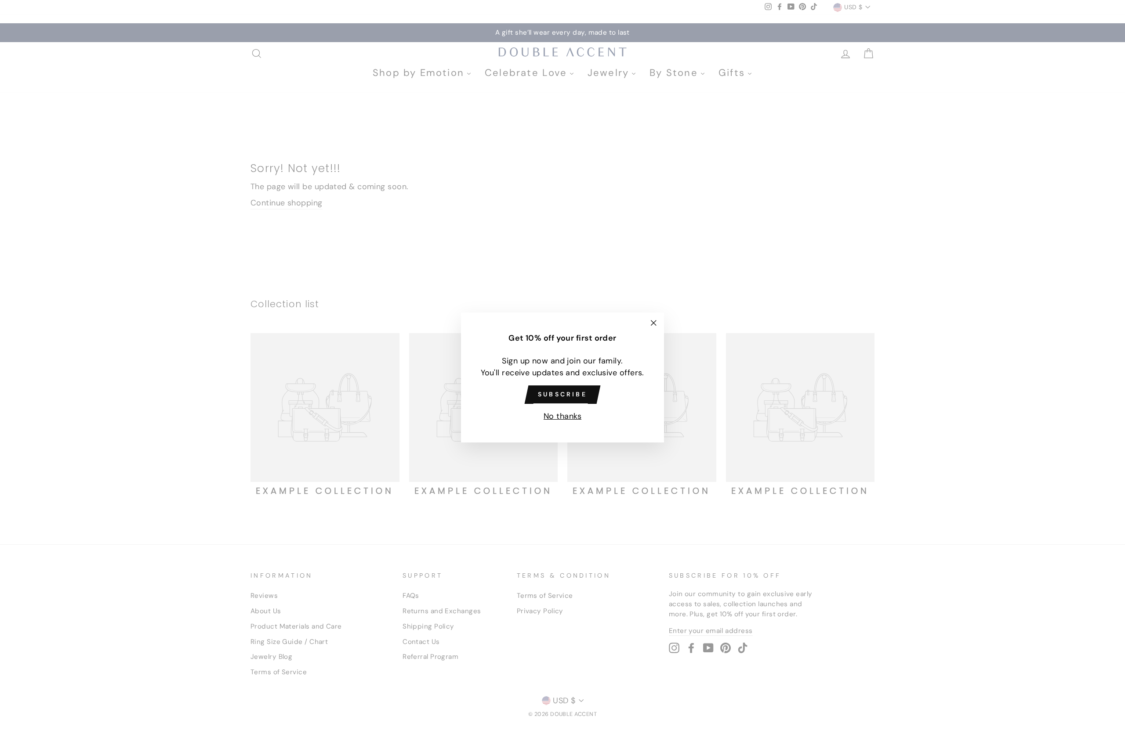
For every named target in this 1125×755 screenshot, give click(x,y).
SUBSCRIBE (562, 394)
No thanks (562, 416)
